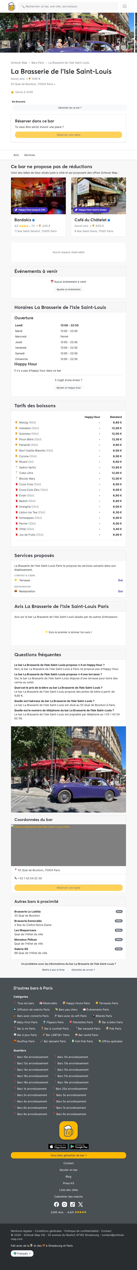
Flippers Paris (55, 1022)
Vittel (22, 529)
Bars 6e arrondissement (31, 1107)
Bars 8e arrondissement (31, 1114)
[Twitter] (80, 1204)
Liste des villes (68, 1190)
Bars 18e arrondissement (32, 1082)
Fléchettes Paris (82, 1022)
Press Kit (68, 1183)
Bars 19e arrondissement (73, 1082)
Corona (24, 456)
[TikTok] (72, 1204)
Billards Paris (103, 1016)
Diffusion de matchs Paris (33, 1009)
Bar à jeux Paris (26, 1035)
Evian (22, 495)
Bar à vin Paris (25, 1028)
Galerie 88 (21, 949)
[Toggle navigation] (125, 6)
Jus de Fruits (27, 534)
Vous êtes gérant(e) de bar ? (68, 1155)
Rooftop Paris (25, 1041)
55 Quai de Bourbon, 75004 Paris (38, 870)
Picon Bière (26, 439)
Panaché (24, 444)
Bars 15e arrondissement (73, 1069)
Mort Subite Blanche (32, 450)
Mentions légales (21, 1231)
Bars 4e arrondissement (31, 1101)
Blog (68, 1176)
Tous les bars (25, 1003)
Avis (16, 155)
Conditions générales (48, 1231)
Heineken (25, 428)
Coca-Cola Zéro (29, 489)
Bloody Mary (27, 478)
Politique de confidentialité (81, 1231)
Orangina (25, 506)
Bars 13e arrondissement (73, 1063)
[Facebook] (56, 1204)
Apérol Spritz (27, 467)
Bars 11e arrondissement (72, 1057)
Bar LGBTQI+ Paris (57, 1035)
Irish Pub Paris (83, 1041)
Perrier (23, 523)
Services (29, 155)
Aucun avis (18, 78)
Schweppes (26, 517)
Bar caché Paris (88, 1035)
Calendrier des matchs (68, 1196)
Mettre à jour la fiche (53, 969)
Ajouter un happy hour (68, 387)
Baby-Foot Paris (26, 1022)
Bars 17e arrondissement (72, 1076)
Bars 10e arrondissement (32, 1057)
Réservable (49, 1003)
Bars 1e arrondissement (31, 1088)
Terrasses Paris (108, 1003)
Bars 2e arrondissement (31, 1095)
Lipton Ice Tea (28, 512)
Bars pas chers (67, 1009)
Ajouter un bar (68, 1169)
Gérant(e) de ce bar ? (70, 107)
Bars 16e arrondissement (32, 1076)
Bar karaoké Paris (88, 1028)
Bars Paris (38, 62)
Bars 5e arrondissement (70, 1101)
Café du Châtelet (91, 219)
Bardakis (22, 219)
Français (22, 1253)
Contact (68, 1163)
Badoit (23, 501)
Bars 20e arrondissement (71, 1088)
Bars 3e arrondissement (70, 1095)
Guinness (25, 433)
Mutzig (23, 422)
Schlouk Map (19, 62)
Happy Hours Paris (77, 1003)
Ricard (23, 461)
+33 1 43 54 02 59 (29, 878)
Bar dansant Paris (54, 1041)
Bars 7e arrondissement (70, 1107)
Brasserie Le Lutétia (27, 911)
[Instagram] (64, 1204)
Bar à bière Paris (112, 1022)
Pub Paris (115, 1028)
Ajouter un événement (69, 289)
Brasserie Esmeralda (28, 921)
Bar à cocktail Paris (56, 1028)
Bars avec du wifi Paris (72, 1016)
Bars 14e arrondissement (32, 1069)
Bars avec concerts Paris (32, 1016)
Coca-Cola (26, 484)
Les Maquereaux (25, 930)
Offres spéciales (111, 1041)
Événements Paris (97, 1009)
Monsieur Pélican (25, 939)
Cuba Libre (26, 473)
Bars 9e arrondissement (70, 1114)
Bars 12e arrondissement (32, 1063)
